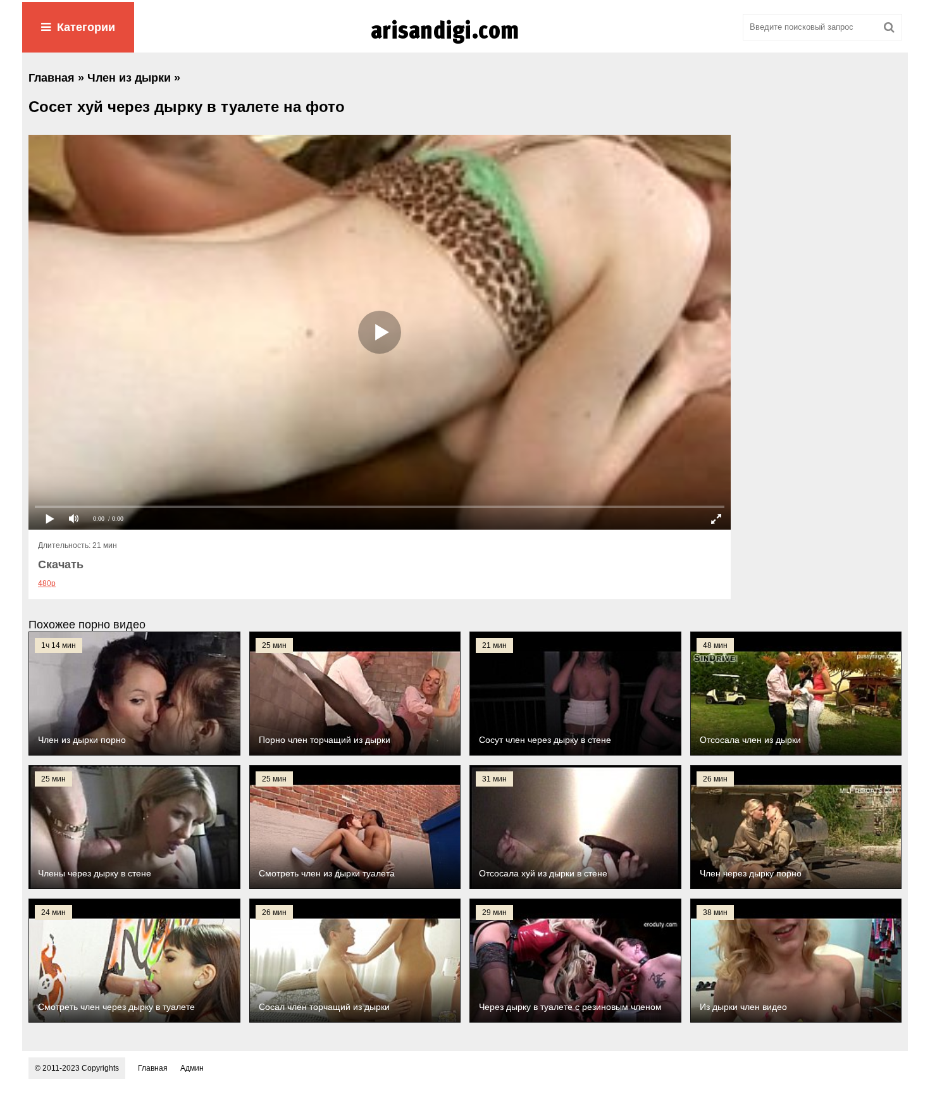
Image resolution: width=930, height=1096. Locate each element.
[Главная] (465, 43)
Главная (153, 1068)
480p (47, 583)
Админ (192, 1068)
